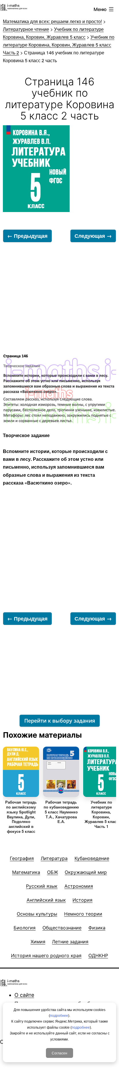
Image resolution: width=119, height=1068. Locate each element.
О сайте (24, 995)
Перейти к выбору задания (59, 720)
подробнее (59, 1016)
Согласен (59, 1052)
